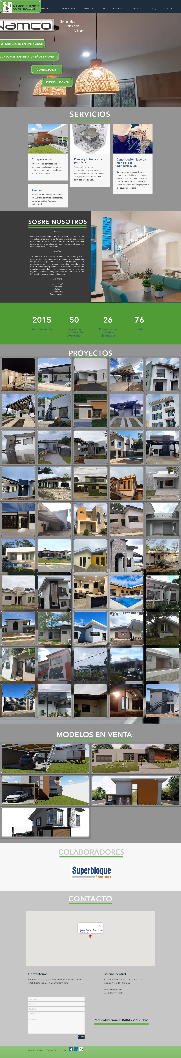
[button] (57, 82)
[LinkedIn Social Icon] (76, 1049)
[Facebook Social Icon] (71, 1049)
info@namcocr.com (112, 989)
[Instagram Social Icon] (81, 1049)
